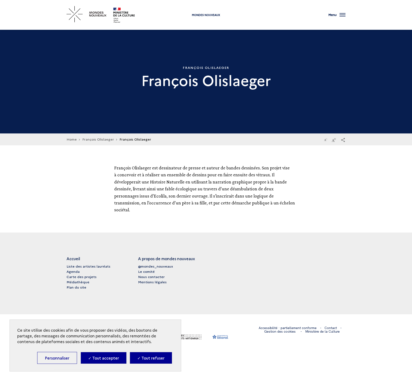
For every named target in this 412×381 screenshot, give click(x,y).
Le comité (146, 271)
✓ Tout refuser (151, 358)
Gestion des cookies (280, 331)
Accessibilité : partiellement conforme (288, 328)
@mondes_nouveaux (155, 266)
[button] (343, 139)
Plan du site (76, 287)
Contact (330, 328)
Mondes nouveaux (206, 15)
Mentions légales (152, 281)
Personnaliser (57, 358)
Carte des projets (82, 276)
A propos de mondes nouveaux (166, 258)
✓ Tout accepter (103, 358)
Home (72, 139)
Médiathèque (78, 281)
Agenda (73, 271)
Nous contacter (151, 276)
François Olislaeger (98, 139)
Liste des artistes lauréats (88, 266)
